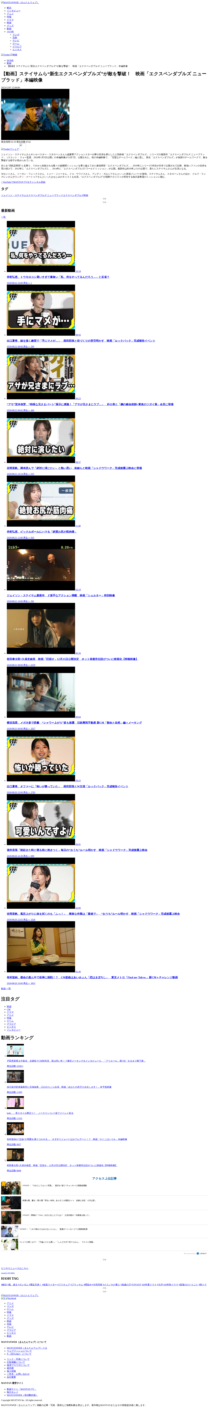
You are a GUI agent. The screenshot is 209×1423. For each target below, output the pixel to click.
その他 (10, 31)
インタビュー (13, 11)
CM (8, 1009)
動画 (9, 28)
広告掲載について (16, 1362)
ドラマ (10, 19)
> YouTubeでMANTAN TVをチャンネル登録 (23, 182)
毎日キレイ (12, 1392)
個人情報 (11, 1371)
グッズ (10, 25)
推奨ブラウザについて (18, 1365)
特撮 (9, 16)
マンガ (16, 34)
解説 (9, 8)
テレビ (16, 40)
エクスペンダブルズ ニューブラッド (44, 195)
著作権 (10, 1368)
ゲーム (16, 43)
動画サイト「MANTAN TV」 (22, 1389)
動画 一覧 (6, 988)
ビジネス (17, 49)
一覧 (3, 217)
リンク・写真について (18, 1359)
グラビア (17, 46)
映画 (9, 22)
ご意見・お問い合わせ (18, 1374)
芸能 (15, 37)
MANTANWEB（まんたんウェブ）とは (27, 1348)
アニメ (10, 13)
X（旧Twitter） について (19, 1354)
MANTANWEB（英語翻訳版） (22, 1395)
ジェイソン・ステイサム (13, 195)
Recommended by (190, 1253)
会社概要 (11, 1377)
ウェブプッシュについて (19, 1351)
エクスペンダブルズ (73, 195)
